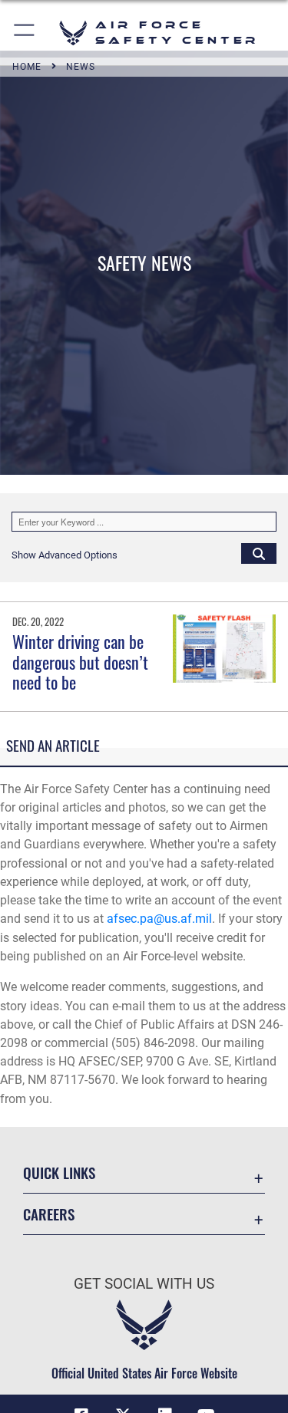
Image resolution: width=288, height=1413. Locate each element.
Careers (48, 1214)
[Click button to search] (258, 553)
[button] (25, 32)
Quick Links (59, 1172)
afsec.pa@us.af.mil (159, 918)
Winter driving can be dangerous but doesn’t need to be (80, 661)
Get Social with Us (144, 1284)
